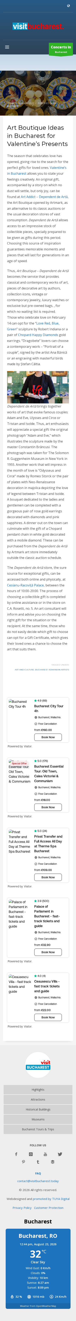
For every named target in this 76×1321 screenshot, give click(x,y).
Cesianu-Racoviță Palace (25, 585)
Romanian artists (59, 669)
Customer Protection (48, 1208)
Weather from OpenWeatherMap (38, 1305)
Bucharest (61, 49)
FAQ (38, 1173)
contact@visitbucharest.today (38, 1181)
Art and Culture (24, 669)
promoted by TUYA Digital (51, 1199)
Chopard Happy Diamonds (38, 335)
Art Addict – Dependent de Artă (44, 197)
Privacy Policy (23, 1208)
